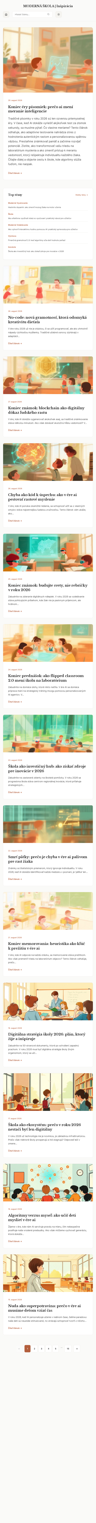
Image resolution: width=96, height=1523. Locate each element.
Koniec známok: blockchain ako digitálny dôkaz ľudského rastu (46, 410)
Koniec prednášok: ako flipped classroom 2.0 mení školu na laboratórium (46, 678)
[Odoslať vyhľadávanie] (48, 14)
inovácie (12, 247)
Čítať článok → (15, 173)
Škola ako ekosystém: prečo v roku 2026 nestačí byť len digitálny (44, 1127)
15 (68, 1348)
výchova (12, 236)
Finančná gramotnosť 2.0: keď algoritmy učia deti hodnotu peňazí (36, 240)
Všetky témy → (81, 195)
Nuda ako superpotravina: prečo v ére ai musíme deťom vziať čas (44, 1308)
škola (10, 214)
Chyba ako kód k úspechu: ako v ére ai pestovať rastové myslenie (42, 497)
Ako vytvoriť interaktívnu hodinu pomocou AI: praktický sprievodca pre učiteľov (43, 229)
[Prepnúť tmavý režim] (59, 14)
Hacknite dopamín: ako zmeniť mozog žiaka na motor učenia (34, 207)
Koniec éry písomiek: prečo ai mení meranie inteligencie (40, 109)
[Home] (6, 14)
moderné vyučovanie (18, 203)
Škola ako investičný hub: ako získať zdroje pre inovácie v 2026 (36, 251)
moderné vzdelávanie (18, 225)
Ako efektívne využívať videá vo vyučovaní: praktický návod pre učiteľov (39, 218)
